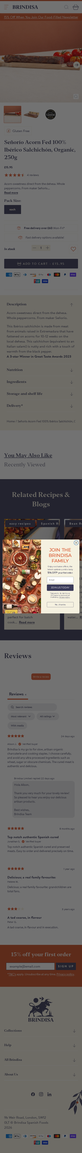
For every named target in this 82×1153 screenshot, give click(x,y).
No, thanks (60, 604)
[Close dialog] (76, 543)
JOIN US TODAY (60, 587)
